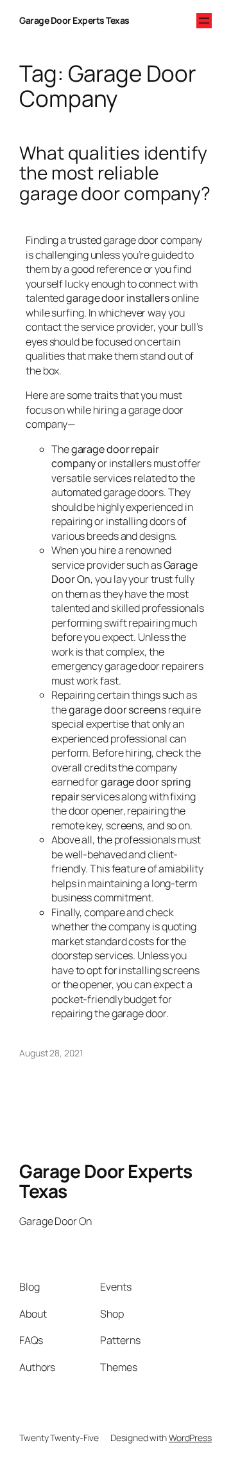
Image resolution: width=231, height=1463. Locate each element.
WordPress (190, 1437)
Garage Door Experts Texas (74, 20)
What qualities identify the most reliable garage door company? (114, 173)
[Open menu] (204, 20)
